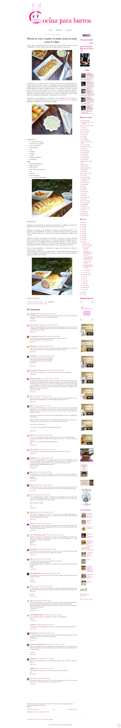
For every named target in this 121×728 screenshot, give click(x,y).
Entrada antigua (72, 709)
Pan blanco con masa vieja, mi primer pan (90, 515)
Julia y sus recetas (35, 379)
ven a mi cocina (34, 325)
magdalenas (84, 179)
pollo (82, 195)
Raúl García (33, 633)
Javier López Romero (35, 573)
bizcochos (84, 131)
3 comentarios (88, 80)
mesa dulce (84, 182)
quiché (83, 199)
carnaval (83, 134)
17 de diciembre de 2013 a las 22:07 (53, 615)
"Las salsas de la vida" (64, 100)
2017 (83, 233)
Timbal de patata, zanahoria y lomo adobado (88, 266)
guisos (83, 164)
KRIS (31, 406)
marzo (85, 285)
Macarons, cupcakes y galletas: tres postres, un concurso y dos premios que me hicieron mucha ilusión (87, 545)
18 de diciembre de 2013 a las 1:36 (46, 633)
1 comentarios (88, 95)
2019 (83, 229)
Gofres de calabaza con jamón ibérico (90, 74)
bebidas (83, 129)
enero (85, 289)
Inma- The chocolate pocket (37, 535)
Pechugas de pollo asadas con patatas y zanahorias (90, 569)
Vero (31, 396)
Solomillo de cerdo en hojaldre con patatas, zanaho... (88, 258)
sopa (82, 210)
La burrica (69, 30)
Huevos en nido (89, 582)
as (30, 495)
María (31, 523)
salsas (45, 303)
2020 (83, 227)
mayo (84, 281)
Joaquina (32, 659)
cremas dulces (85, 147)
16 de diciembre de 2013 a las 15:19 (42, 406)
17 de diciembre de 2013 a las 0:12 (42, 523)
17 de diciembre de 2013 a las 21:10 (42, 600)
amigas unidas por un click (87, 123)
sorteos (83, 211)
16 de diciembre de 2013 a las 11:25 (51, 336)
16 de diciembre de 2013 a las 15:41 (43, 435)
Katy (31, 559)
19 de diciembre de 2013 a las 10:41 (44, 668)
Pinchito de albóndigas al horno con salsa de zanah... (87, 253)
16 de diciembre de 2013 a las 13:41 (42, 396)
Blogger (70, 725)
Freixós (88, 559)
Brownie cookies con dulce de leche (90, 98)
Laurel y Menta (34, 314)
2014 (83, 240)
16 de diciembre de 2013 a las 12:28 (49, 379)
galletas (83, 159)
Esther (31, 485)
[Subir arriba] (119, 726)
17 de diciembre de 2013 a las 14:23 (51, 573)
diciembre (86, 244)
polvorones (84, 197)
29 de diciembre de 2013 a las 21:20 (41, 678)
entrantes (84, 157)
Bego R (32, 435)
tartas (83, 213)
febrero (85, 287)
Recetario (59, 30)
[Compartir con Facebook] (52, 302)
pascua (83, 188)
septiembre (86, 274)
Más (92, 80)
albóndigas (84, 120)
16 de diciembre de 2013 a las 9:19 (47, 314)
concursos (84, 145)
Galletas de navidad (86, 248)
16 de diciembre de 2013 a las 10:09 (48, 325)
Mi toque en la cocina (36, 336)
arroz (82, 127)
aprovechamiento (86, 125)
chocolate (84, 140)
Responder (33, 321)
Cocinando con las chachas (37, 370)
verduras (83, 215)
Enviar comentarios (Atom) (41, 712)
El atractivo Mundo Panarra (37, 644)
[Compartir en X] (50, 302)
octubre (85, 272)
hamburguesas (85, 168)
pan (82, 186)
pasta (83, 190)
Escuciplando (33, 549)
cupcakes (84, 152)
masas (83, 181)
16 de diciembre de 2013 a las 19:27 (43, 485)
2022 (83, 222)
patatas (83, 191)
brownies (83, 133)
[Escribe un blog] (49, 302)
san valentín (84, 208)
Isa (31, 678)
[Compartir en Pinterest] (53, 302)
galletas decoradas (86, 161)
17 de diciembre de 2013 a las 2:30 (54, 535)
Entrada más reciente (33, 709)
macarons (84, 177)
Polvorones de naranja (86, 262)
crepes (83, 148)
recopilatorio (85, 201)
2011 (83, 294)
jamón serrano (85, 173)
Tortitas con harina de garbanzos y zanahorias (89, 107)
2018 (83, 231)
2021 (83, 225)
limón (82, 175)
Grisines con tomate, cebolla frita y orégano (89, 90)
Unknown (32, 512)
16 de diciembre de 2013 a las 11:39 (44, 346)
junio (84, 279)
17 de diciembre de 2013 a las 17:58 (43, 586)
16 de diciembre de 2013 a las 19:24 (42, 472)
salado (41, 303)
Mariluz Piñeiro (34, 449)
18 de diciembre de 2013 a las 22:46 (44, 659)
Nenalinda (32, 458)
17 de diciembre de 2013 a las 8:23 (42, 559)
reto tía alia (84, 202)
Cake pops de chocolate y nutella (90, 536)
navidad (38, 303)
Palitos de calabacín (89, 527)
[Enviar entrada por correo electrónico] (46, 302)
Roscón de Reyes (87, 245)
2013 (83, 242)
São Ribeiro (33, 356)
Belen (31, 472)
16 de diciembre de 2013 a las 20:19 (44, 512)
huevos (83, 171)
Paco (31, 600)
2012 (83, 292)
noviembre (86, 270)
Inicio (50, 30)
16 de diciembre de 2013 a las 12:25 (45, 356)
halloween (84, 166)
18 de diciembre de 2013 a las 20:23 (55, 644)
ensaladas (84, 156)
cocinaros (32, 625)
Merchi (32, 586)
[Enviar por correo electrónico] (48, 302)
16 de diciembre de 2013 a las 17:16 (48, 449)
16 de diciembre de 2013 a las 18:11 (44, 458)
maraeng (32, 346)
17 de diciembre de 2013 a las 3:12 (46, 549)
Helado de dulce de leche (90, 82)
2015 (83, 237)
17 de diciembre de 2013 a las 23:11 (45, 625)
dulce (82, 154)
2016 (83, 235)
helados (83, 170)
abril (84, 283)
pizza (82, 193)
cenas (83, 138)
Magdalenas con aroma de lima (90, 554)
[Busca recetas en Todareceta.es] (86, 599)
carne (33, 303)
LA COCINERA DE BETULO (36, 615)
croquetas (84, 150)
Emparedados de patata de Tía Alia (90, 576)
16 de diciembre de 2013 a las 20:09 (41, 495)
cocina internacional (86, 142)
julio (84, 277)
